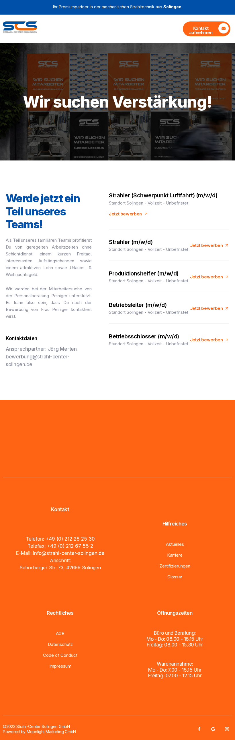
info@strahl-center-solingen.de (68, 553)
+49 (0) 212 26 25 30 (70, 539)
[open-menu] (180, 29)
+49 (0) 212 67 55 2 (70, 546)
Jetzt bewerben (125, 214)
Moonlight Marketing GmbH (51, 731)
